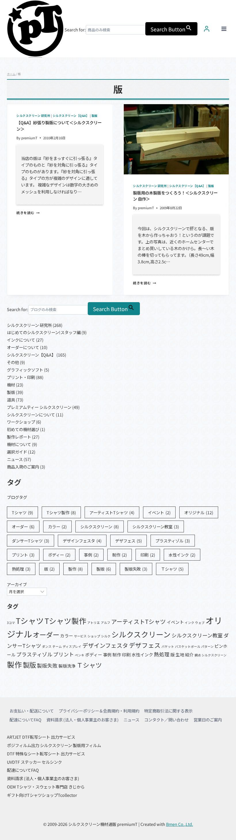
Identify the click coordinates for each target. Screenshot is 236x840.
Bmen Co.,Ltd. (179, 824)
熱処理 (21, 569)
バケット (167, 646)
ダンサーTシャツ (30, 541)
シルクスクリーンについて (31, 415)
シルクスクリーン (99, 526)
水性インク (182, 555)
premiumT (29, 138)
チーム (57, 646)
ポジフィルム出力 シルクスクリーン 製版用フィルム (54, 745)
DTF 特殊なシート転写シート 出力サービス (46, 754)
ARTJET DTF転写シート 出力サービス (41, 737)
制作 (119, 555)
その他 (13, 362)
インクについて (21, 340)
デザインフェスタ (82, 541)
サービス (80, 636)
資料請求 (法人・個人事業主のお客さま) (82, 720)
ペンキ (79, 655)
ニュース (15, 459)
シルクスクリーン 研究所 (33, 115)
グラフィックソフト (25, 370)
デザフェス (128, 541)
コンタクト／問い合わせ (166, 720)
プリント (23, 555)
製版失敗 (136, 569)
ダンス (47, 646)
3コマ (11, 622)
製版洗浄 (67, 666)
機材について (19, 444)
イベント (159, 512)
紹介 (189, 655)
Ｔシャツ (172, 569)
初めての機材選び (23, 429)
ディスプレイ (72, 646)
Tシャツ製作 (61, 512)
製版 (95, 115)
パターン (207, 646)
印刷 (147, 555)
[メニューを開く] (223, 28)
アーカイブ (17, 584)
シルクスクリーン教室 (155, 526)
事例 (91, 555)
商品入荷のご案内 (23, 467)
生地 (180, 655)
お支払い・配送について (31, 711)
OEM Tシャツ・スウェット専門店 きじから (46, 787)
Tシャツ (22, 512)
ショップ (93, 636)
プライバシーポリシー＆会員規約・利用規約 (99, 711)
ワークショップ (21, 422)
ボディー (59, 555)
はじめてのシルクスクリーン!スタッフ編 (44, 332)
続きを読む (27, 212)
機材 (11, 385)
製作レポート (19, 437)
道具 (11, 400)
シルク (106, 636)
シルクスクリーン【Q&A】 (71, 115)
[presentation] (176, 139)
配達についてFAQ (25, 720)
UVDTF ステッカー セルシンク (34, 762)
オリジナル (198, 512)
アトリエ (93, 622)
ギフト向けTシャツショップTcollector (42, 795)
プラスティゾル (172, 541)
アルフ (105, 622)
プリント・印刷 (21, 377)
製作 (75, 569)
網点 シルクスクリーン (211, 655)
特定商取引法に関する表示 (168, 711)
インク (189, 622)
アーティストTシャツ (112, 512)
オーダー (23, 526)
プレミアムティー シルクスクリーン (39, 407)
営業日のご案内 (208, 720)
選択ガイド (17, 452)
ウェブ (200, 622)
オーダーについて (23, 347)
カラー (57, 526)
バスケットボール (187, 646)
